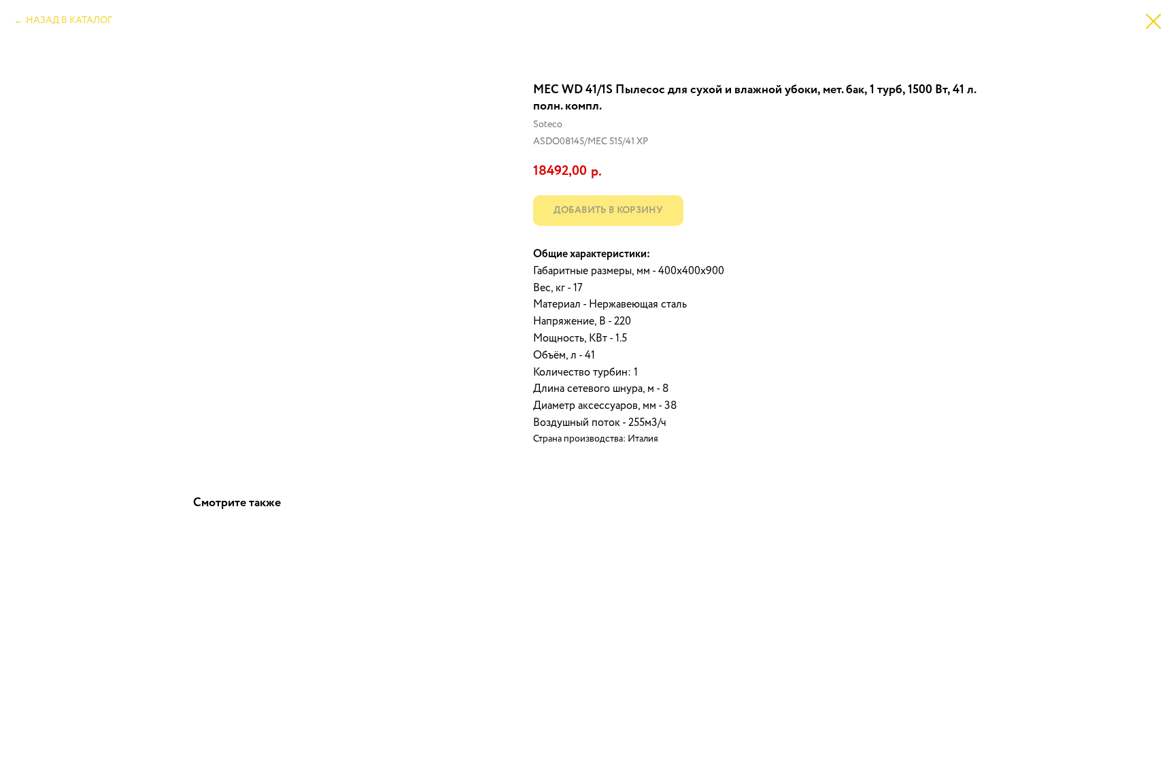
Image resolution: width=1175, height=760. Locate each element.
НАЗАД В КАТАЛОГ (69, 20)
